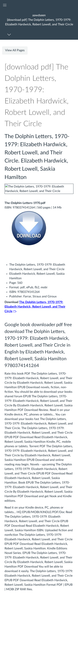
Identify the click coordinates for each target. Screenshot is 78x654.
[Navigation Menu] (10, 35)
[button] (39, 20)
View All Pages (15, 50)
